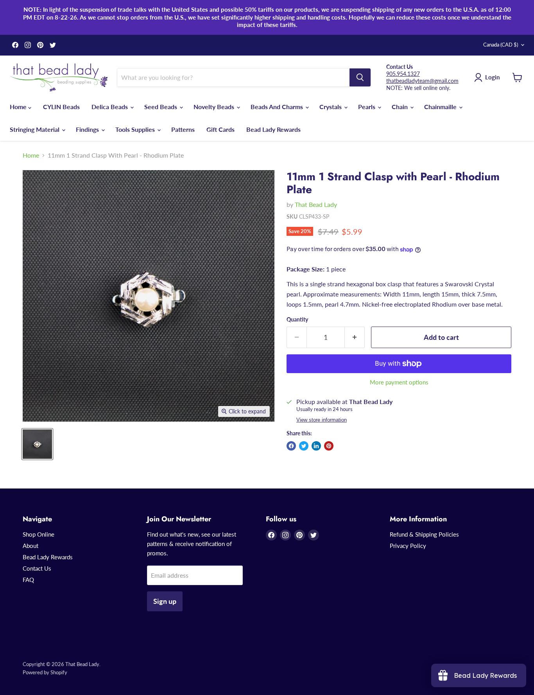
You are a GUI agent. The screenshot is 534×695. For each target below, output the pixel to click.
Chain (400, 106)
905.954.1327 (403, 73)
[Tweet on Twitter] (303, 446)
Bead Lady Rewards (273, 129)
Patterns (183, 129)
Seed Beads (161, 106)
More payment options (399, 382)
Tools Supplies (135, 129)
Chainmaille (441, 106)
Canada (500, 44)
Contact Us (37, 568)
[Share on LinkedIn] (316, 446)
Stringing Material (35, 129)
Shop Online (38, 534)
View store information (321, 420)
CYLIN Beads (61, 106)
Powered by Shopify (45, 672)
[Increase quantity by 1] (355, 337)
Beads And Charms (278, 106)
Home (19, 106)
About (30, 545)
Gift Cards (220, 129)
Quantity (297, 319)
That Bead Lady (316, 204)
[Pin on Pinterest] (328, 446)
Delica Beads (110, 106)
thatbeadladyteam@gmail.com (422, 80)
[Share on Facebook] (291, 446)
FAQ (28, 579)
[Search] (360, 77)
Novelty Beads (215, 106)
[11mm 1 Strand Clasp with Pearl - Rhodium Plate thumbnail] (37, 444)
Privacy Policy (408, 545)
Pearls (367, 106)
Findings (88, 129)
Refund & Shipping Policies (424, 534)
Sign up (164, 601)
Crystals (331, 106)
